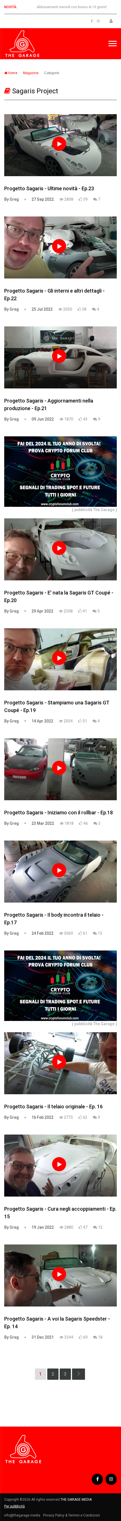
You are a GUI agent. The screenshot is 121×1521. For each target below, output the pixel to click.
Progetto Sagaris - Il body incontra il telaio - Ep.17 (54, 918)
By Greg (11, 199)
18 (99, 1337)
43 (85, 419)
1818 (68, 823)
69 (85, 1337)
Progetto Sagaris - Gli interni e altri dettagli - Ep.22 (54, 294)
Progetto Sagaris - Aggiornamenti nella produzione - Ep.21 (48, 404)
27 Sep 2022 (43, 199)
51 (84, 721)
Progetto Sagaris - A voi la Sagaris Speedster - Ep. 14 (57, 1322)
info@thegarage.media (22, 1515)
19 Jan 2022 (43, 1227)
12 (99, 1227)
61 (84, 933)
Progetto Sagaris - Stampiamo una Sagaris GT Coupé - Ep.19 (56, 706)
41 (84, 611)
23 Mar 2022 (43, 823)
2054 (68, 721)
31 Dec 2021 (43, 1337)
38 (83, 309)
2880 (68, 1227)
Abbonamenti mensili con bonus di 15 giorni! (72, 7)
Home (12, 73)
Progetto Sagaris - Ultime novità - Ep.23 (49, 188)
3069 (68, 933)
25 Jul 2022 (42, 309)
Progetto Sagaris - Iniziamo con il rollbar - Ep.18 (58, 812)
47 (85, 1227)
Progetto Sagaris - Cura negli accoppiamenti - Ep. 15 (60, 1212)
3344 (68, 1337)
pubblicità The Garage (94, 509)
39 (85, 199)
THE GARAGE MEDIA (76, 1500)
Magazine (31, 73)
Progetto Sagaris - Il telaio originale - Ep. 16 (53, 1106)
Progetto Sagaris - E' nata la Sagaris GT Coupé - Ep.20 (58, 596)
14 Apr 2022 (42, 721)
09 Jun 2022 (43, 419)
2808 (68, 199)
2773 (68, 1117)
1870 (68, 419)
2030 (67, 309)
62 (84, 1117)
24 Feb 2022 (42, 933)
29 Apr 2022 (42, 611)
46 (85, 823)
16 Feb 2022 (42, 1117)
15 (99, 933)
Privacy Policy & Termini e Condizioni (71, 1515)
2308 (68, 611)
